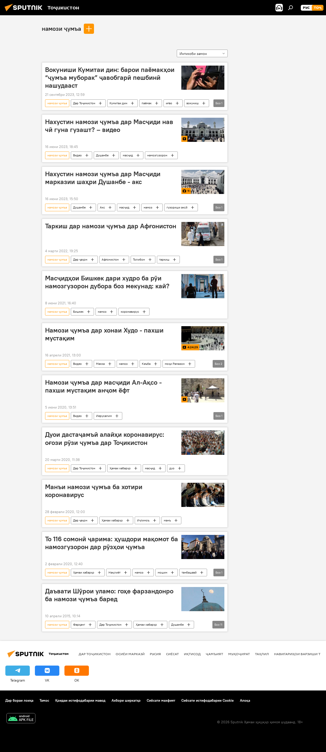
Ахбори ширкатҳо (126, 700)
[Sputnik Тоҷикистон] (25, 12)
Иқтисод (192, 654)
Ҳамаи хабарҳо (120, 468)
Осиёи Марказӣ (130, 654)
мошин (162, 572)
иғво (169, 103)
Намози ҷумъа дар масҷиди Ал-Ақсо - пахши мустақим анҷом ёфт (103, 386)
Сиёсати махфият (161, 700)
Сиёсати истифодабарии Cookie (207, 700)
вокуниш (192, 103)
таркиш (164, 259)
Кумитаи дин (118, 103)
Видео (77, 155)
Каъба (146, 364)
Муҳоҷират (239, 654)
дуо (171, 468)
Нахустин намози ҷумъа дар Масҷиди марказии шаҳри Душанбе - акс (102, 178)
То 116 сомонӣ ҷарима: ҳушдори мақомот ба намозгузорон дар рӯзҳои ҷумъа (111, 543)
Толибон (139, 259)
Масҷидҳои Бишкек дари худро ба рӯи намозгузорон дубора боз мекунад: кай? (107, 282)
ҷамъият (214, 654)
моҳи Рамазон (175, 364)
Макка (100, 364)
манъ (167, 520)
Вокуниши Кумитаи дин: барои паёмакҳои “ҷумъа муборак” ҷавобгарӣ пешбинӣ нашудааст (109, 77)
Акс (102, 207)
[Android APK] (21, 719)
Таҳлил (262, 654)
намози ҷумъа (61, 28)
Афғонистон (110, 259)
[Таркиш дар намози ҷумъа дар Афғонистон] (202, 234)
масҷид (128, 155)
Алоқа (245, 700)
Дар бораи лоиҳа (19, 700)
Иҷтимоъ (143, 520)
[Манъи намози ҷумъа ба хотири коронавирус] (202, 495)
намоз (148, 207)
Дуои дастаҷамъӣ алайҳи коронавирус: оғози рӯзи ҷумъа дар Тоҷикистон (104, 438)
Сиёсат (172, 654)
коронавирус (130, 311)
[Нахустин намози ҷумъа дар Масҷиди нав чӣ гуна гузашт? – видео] (202, 130)
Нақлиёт (114, 572)
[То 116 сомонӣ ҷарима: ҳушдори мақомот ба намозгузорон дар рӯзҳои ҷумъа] (202, 547)
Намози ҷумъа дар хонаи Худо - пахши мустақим (104, 334)
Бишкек (78, 311)
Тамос (44, 700)
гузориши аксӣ (177, 207)
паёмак (147, 103)
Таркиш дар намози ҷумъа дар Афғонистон (110, 226)
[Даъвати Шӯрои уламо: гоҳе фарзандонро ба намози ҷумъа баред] (202, 599)
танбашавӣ (189, 572)
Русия (155, 654)
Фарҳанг (79, 624)
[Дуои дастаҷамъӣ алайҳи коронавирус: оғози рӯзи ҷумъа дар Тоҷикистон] (202, 442)
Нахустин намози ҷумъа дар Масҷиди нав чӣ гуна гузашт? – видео (109, 126)
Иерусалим (104, 416)
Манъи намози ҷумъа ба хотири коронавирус (93, 491)
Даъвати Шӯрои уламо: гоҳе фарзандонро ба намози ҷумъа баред (109, 595)
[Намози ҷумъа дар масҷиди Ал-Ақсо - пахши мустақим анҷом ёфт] (202, 390)
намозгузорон (157, 155)
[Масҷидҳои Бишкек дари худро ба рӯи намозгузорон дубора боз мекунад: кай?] (202, 286)
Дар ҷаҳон (80, 259)
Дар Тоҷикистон (84, 103)
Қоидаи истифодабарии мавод (80, 700)
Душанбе (102, 155)
